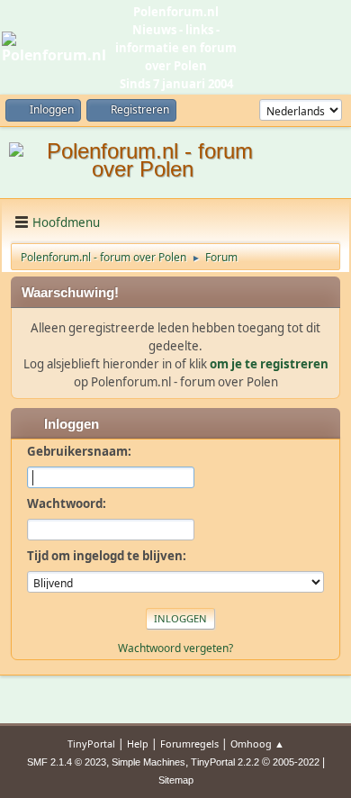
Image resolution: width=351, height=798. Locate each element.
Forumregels (189, 743)
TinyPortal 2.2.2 (225, 762)
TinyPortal (91, 743)
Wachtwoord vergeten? (175, 648)
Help (137, 743)
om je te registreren (269, 364)
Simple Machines (148, 762)
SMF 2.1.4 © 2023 (66, 762)
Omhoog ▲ (257, 743)
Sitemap (176, 780)
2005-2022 (296, 762)
